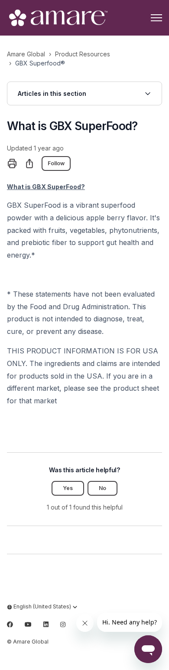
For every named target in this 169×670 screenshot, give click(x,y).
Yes (68, 488)
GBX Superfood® (40, 63)
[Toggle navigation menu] (156, 17)
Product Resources (82, 54)
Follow (56, 163)
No (102, 488)
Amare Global (26, 54)
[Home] (57, 17)
